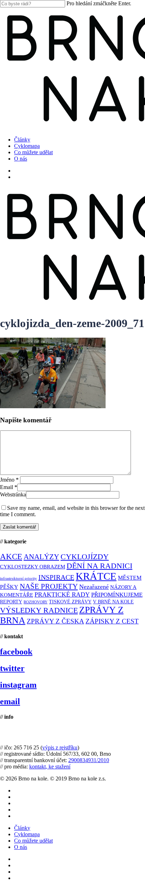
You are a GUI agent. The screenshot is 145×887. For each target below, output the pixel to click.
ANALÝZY (41, 557)
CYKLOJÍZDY (85, 557)
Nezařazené (94, 586)
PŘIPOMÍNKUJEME (117, 594)
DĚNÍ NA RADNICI (99, 565)
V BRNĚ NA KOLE (113, 601)
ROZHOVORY (36, 602)
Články (22, 828)
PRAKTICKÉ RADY (62, 594)
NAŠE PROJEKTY (49, 586)
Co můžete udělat (33, 841)
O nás (20, 847)
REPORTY (11, 601)
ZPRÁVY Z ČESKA (55, 621)
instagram (18, 684)
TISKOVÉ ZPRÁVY (70, 601)
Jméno (9, 480)
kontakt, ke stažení (49, 767)
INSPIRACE (56, 577)
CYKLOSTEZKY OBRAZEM (32, 566)
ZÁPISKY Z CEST (112, 621)
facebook (16, 651)
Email (8, 487)
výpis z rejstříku (59, 747)
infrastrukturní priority (18, 578)
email (10, 701)
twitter (12, 668)
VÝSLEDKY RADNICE (39, 610)
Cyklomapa (27, 834)
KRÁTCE (96, 576)
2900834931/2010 (88, 760)
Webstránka (13, 494)
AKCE (11, 556)
